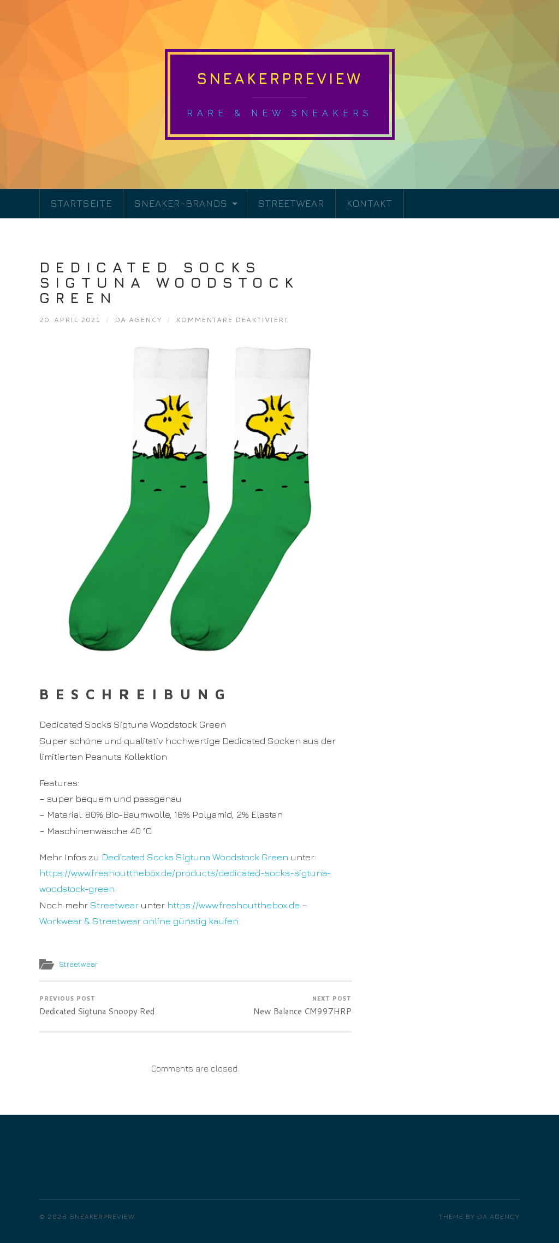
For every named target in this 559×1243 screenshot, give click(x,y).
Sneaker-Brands (181, 203)
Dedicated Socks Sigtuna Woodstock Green (169, 282)
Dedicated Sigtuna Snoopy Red (96, 1006)
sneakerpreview (279, 78)
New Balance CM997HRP (302, 1006)
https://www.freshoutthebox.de (233, 905)
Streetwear (291, 203)
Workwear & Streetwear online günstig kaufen (139, 920)
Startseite (81, 203)
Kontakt (370, 203)
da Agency (138, 319)
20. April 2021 (69, 319)
